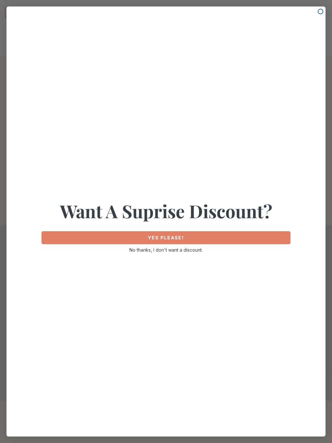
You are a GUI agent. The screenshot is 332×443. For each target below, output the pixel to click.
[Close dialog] (320, 11)
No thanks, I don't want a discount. (166, 250)
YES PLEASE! (166, 237)
